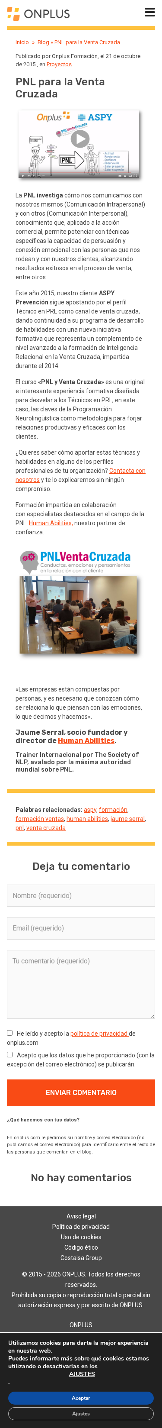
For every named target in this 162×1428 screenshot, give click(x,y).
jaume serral (128, 818)
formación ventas (40, 818)
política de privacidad (99, 1033)
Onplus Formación (75, 56)
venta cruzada (46, 827)
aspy (90, 809)
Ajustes (81, 1413)
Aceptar (81, 1398)
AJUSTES (82, 1374)
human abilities (87, 818)
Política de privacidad (81, 1226)
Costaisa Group (81, 1257)
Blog (43, 42)
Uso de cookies (81, 1237)
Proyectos (59, 64)
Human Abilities (86, 741)
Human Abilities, (51, 523)
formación (113, 809)
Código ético (81, 1247)
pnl (20, 827)
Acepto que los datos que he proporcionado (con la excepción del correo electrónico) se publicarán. (81, 1060)
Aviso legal (81, 1216)
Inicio (22, 42)
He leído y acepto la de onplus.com (71, 1038)
